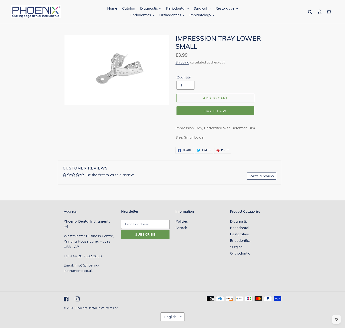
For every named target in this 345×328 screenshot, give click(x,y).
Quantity (183, 77)
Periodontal (239, 227)
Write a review (261, 176)
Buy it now (215, 111)
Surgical (236, 247)
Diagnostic (239, 221)
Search (181, 227)
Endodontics (240, 240)
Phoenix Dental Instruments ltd (96, 308)
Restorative (239, 234)
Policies (181, 221)
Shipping (182, 62)
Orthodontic (240, 253)
